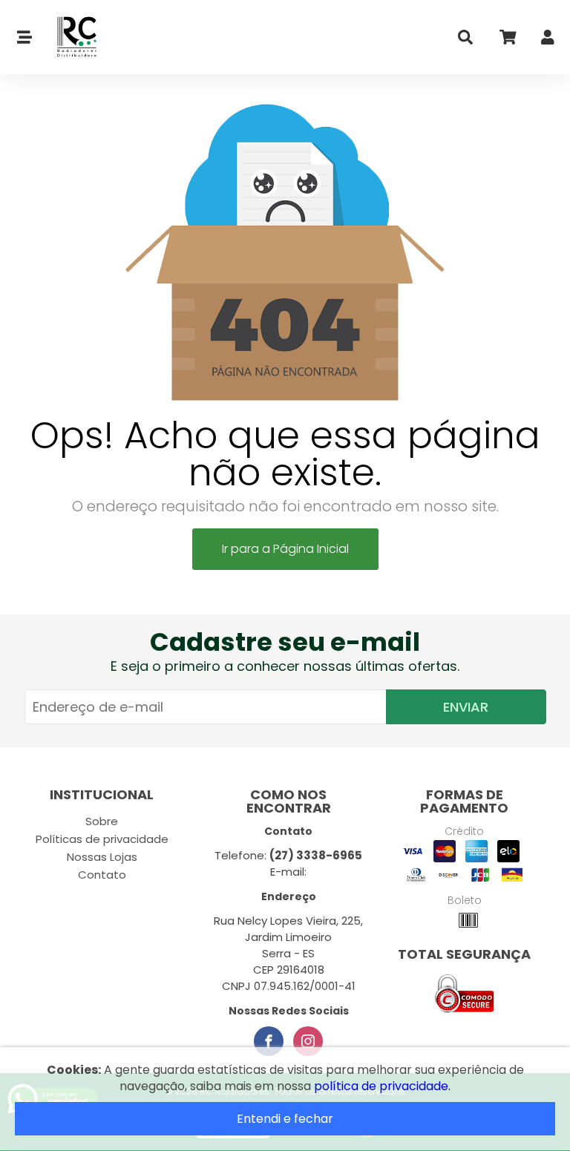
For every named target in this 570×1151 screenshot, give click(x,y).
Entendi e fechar (285, 1118)
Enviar (465, 707)
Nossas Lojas (102, 857)
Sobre (101, 821)
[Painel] (547, 40)
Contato (102, 874)
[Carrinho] (506, 40)
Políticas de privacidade (102, 839)
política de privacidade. (382, 1086)
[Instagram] (308, 1041)
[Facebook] (269, 1041)
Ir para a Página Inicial (285, 548)
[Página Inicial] (68, 37)
